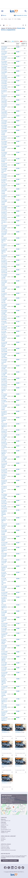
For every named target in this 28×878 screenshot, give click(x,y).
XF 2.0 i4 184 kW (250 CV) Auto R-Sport (4, 328)
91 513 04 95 (9, 802)
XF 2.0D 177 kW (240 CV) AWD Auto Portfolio (4, 538)
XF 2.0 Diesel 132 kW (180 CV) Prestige (4, 82)
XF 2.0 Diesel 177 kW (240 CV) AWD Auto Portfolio (4, 496)
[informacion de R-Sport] (2, 755)
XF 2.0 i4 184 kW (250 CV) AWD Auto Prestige (4, 344)
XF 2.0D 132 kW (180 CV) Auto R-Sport (4, 318)
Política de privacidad (5, 848)
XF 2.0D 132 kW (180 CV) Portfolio (4, 295)
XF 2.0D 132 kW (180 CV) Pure (4, 117)
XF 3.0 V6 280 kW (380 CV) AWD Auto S (4, 719)
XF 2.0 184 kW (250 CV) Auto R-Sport (4, 502)
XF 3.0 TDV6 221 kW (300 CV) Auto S (4, 630)
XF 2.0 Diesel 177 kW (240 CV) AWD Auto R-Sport (4, 437)
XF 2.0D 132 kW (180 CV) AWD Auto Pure (4, 240)
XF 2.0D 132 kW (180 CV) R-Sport (4, 246)
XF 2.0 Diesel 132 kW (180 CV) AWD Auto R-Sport (4, 306)
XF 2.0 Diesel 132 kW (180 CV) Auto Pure (4, 77)
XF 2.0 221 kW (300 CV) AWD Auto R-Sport (4, 607)
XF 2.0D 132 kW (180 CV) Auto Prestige (4, 262)
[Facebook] (5, 867)
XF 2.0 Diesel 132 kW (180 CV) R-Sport (4, 122)
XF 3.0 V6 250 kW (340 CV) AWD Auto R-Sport (4, 701)
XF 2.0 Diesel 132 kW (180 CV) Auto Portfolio (4, 202)
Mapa (13, 798)
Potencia (23, 44)
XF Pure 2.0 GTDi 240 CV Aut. (4, 222)
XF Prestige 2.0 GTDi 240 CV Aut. (4, 323)
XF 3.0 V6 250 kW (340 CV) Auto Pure (4, 544)
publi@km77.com (4, 825)
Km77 (14, 11)
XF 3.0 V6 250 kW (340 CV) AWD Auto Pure (4, 635)
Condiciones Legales (5, 847)
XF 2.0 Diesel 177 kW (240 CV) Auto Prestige (4, 289)
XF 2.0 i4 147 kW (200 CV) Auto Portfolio (4, 266)
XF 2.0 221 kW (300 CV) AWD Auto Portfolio (4, 641)
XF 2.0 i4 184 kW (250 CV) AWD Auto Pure (4, 251)
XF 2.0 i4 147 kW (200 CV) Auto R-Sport (4, 212)
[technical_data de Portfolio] (25, 755)
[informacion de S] (16, 772)
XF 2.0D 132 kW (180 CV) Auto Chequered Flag (4, 489)
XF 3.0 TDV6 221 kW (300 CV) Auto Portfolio (4, 613)
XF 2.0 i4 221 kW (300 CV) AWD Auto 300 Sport (4, 659)
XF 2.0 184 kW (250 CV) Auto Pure (4, 333)
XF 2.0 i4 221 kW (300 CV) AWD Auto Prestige (4, 526)
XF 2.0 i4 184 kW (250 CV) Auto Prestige (4, 271)
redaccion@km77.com (5, 820)
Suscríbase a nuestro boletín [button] (10, 860)
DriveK (2, 840)
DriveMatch (3, 839)
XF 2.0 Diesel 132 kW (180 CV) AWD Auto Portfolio (4, 355)
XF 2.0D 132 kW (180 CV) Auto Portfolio (4, 380)
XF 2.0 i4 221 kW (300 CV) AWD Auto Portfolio (4, 568)
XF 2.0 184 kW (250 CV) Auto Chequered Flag (4, 581)
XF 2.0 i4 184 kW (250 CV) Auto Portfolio (4, 384)
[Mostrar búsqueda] (25, 11)
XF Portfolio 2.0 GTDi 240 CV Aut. (4, 447)
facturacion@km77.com (6, 829)
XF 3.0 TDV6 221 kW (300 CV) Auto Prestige (4, 532)
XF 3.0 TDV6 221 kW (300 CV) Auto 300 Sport (4, 707)
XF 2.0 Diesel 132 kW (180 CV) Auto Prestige (4, 132)
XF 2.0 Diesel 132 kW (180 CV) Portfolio (4, 143)
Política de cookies (5, 845)
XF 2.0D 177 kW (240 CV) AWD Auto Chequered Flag (4, 600)
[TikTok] (23, 867)
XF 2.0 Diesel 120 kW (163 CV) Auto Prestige (4, 107)
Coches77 (3, 837)
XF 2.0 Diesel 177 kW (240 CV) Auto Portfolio (4, 407)
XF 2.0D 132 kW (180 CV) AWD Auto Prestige (4, 338)
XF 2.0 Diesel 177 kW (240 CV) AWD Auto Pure (4, 276)
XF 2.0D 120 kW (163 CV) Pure (4, 92)
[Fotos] (3, 25)
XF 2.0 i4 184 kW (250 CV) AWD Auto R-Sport (4, 426)
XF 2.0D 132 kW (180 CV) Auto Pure (4, 181)
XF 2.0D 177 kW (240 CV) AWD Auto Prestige (4, 476)
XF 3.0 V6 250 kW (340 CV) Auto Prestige (4, 594)
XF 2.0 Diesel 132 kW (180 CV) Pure (4, 53)
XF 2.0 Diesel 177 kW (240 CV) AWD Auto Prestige (4, 374)
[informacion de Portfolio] (16, 755)
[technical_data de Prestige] (25, 738)
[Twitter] (8, 867)
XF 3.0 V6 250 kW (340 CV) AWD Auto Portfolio (4, 713)
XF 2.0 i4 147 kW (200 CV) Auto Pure (4, 97)
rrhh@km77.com (4, 832)
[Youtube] (16, 867)
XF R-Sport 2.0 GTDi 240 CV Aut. (4, 402)
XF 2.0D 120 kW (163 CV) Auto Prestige (4, 217)
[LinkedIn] (12, 867)
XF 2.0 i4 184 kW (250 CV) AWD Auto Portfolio (4, 465)
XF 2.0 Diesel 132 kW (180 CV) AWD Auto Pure (4, 154)
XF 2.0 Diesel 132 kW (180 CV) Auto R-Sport (4, 170)
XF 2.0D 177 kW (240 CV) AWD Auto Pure (4, 390)
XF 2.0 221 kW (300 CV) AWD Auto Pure (4, 520)
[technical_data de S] (25, 772)
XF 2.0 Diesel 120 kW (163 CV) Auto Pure (4, 63)
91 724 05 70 (11, 800)
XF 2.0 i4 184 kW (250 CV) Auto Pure (4, 186)
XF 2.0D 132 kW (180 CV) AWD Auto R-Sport (4, 413)
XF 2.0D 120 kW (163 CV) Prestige (4, 160)
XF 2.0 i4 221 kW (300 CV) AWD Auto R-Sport (4, 549)
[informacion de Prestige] (16, 738)
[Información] (0, 25)
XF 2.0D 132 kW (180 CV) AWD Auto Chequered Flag (4, 513)
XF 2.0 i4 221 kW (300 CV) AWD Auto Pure (4, 482)
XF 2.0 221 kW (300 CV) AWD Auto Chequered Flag (4, 681)
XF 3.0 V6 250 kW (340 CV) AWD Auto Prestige (4, 674)
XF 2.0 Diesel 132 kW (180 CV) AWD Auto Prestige (4, 227)
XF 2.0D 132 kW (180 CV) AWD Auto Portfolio (4, 453)
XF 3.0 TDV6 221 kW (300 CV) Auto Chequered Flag (4, 694)
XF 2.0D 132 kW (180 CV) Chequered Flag (4, 419)
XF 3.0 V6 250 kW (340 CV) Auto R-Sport (4, 625)
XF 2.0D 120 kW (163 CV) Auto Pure (4, 138)
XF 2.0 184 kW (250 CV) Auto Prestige (4, 442)
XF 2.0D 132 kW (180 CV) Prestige (4, 197)
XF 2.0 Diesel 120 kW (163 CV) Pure (4, 48)
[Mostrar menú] (2, 11)
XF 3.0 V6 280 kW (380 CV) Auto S (4, 688)
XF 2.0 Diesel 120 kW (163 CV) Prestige (4, 68)
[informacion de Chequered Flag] (2, 772)
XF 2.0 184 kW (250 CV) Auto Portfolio (4, 507)
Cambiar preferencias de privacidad (8, 850)
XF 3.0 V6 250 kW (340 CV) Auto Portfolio (4, 653)
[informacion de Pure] (2, 738)
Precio (17, 44)
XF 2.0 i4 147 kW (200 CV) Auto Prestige (4, 165)
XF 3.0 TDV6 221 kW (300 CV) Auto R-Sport (4, 555)
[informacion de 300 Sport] (2, 789)
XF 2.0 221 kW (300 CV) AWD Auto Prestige (4, 574)
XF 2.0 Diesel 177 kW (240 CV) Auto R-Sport (4, 361)
